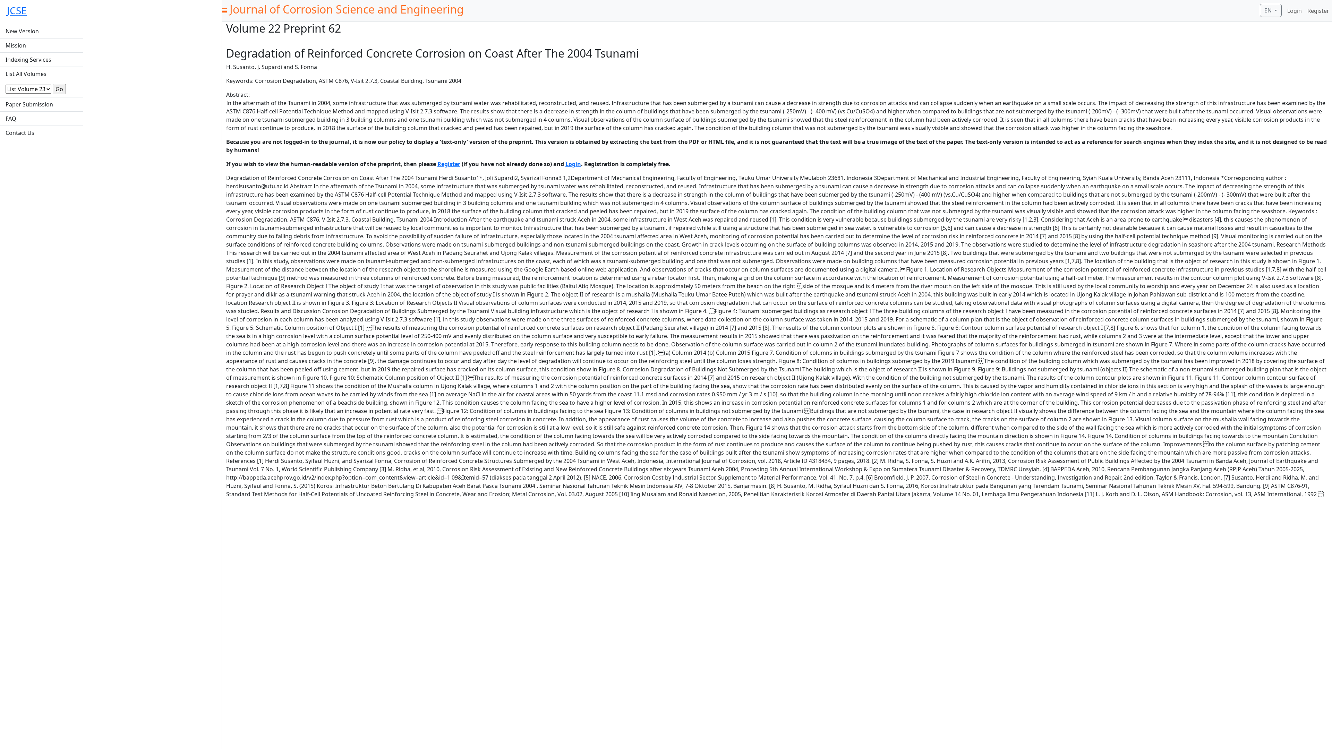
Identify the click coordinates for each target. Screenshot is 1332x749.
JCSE (17, 10)
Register (1318, 11)
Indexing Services (28, 59)
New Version (22, 31)
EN (1268, 10)
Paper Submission (29, 104)
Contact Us (20, 133)
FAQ (11, 118)
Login (1294, 11)
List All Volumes (26, 74)
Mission (16, 45)
